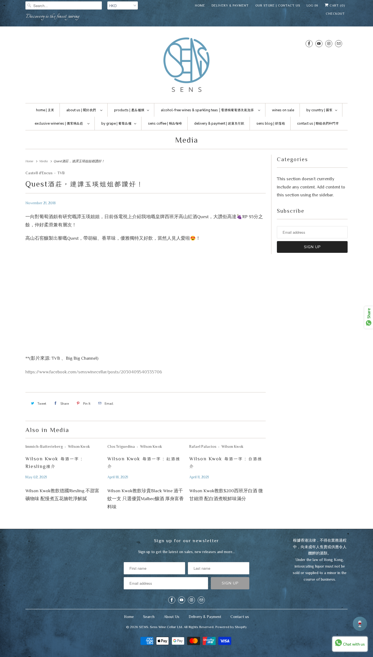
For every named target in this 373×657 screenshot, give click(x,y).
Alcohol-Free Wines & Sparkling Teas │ (207, 110)
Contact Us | (318, 123)
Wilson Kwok (79, 447)
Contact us (239, 616)
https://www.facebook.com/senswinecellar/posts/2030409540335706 (93, 371)
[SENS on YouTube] (318, 43)
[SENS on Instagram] (328, 43)
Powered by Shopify (231, 627)
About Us (171, 616)
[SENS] (186, 66)
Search (149, 616)
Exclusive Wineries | (59, 123)
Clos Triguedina (121, 447)
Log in (312, 5)
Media (186, 140)
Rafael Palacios (202, 447)
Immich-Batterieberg (44, 447)
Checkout (335, 14)
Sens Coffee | (165, 123)
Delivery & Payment (230, 5)
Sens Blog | (270, 123)
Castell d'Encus (38, 173)
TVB (61, 173)
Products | (129, 110)
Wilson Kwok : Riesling (53, 462)
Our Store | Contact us (277, 5)
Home (200, 5)
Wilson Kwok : (143, 462)
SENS (143, 627)
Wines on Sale (283, 110)
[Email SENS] (338, 43)
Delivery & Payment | (219, 123)
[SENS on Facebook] (309, 43)
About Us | (81, 110)
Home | (45, 110)
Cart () (336, 5)
